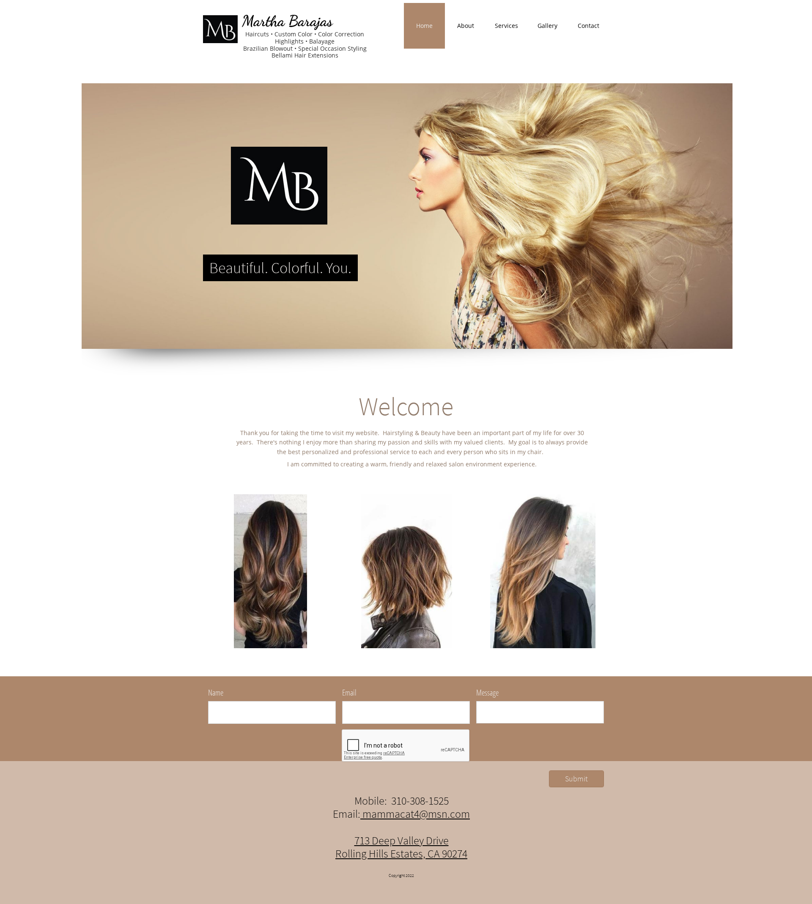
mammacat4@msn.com (415, 814)
